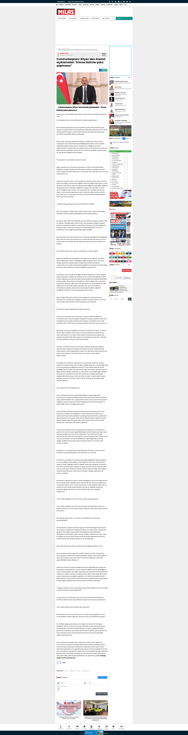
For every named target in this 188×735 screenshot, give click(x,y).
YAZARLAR (109, 5)
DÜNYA (97, 5)
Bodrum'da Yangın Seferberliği (120, 143)
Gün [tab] (124, 138)
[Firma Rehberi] (118, 1)
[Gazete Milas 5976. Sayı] (120, 229)
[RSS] (130, 1)
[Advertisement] (104, 11)
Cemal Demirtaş (120, 98)
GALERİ (116, 5)
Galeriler (77, 729)
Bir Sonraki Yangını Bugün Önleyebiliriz (121, 95)
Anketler (99, 729)
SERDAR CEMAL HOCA (121, 81)
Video (84, 729)
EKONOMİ (67, 5)
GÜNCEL (61, 5)
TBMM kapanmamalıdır (120, 111)
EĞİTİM (92, 5)
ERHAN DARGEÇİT (120, 109)
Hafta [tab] (127, 138)
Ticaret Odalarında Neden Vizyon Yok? (123, 83)
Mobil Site (60, 729)
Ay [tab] (130, 138)
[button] (126, 5)
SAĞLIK (103, 5)
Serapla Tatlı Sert (120, 92)
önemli (79, 671)
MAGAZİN (85, 5)
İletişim (106, 729)
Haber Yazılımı (105, 733)
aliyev (66, 671)
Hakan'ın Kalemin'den (122, 115)
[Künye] (127, 1)
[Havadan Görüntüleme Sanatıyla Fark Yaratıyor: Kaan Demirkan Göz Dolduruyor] (114, 288)
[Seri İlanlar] (121, 1)
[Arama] (112, 1)
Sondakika (69, 729)
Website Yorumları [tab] (102, 677)
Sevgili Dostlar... (118, 116)
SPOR (80, 5)
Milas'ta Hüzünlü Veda (74, 1)
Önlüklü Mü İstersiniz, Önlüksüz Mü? (123, 88)
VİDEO (121, 5)
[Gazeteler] (124, 1)
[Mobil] (109, 1)
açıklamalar (85, 671)
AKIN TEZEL (118, 87)
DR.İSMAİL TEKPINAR (121, 120)
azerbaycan (72, 671)
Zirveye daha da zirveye (120, 105)
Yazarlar (92, 729)
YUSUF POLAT (119, 104)
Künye (113, 729)
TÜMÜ (129, 77)
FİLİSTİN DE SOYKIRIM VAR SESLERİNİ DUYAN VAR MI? (123, 123)
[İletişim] (115, 1)
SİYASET (74, 5)
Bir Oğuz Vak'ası (118, 100)
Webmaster (121, 729)
